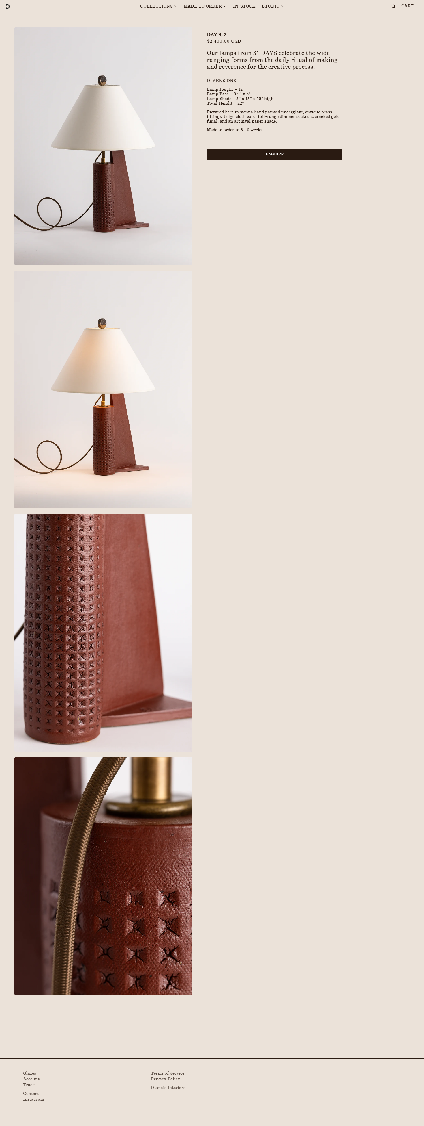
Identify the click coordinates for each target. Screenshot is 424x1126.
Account (31, 1079)
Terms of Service (167, 1073)
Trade (29, 1085)
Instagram (33, 1099)
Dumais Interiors (168, 1088)
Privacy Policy (165, 1079)
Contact (31, 1094)
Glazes (29, 1073)
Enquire (275, 154)
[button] (158, 6)
